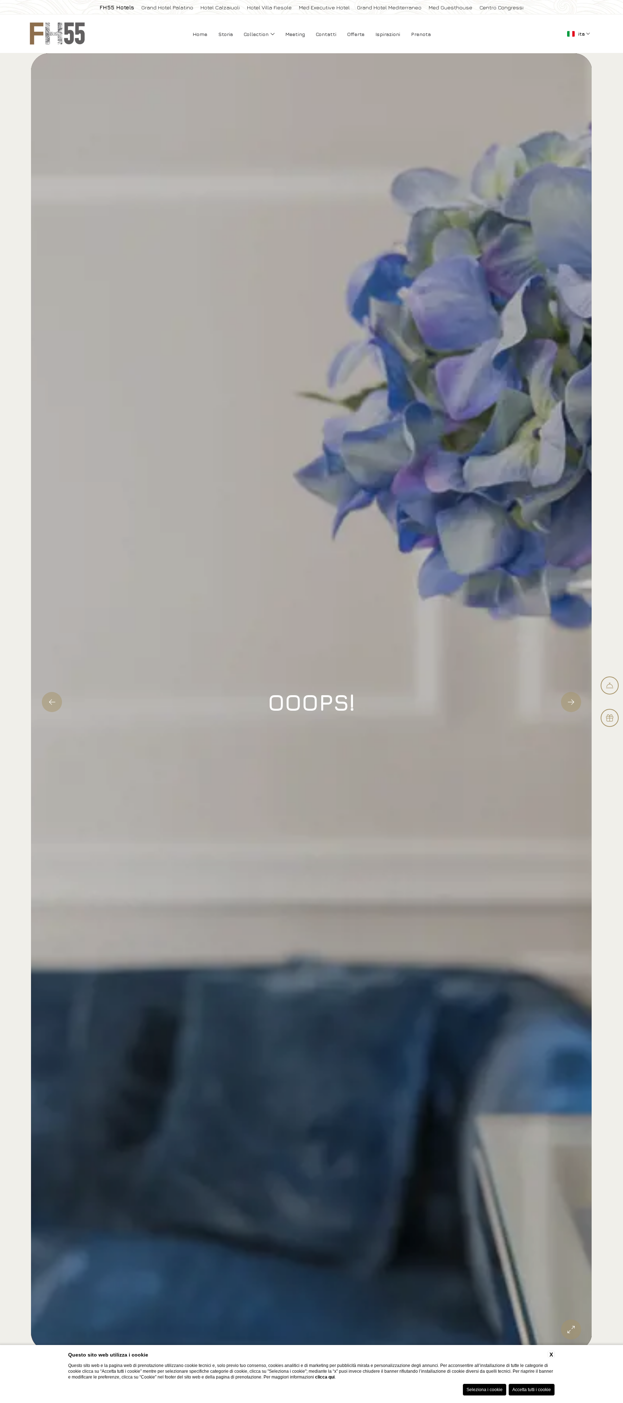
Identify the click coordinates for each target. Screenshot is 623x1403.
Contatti (326, 34)
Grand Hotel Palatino (167, 7)
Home (200, 34)
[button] (52, 702)
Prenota (421, 34)
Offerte (355, 34)
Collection (257, 34)
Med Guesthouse (450, 7)
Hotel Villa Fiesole (269, 7)
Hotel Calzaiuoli (220, 7)
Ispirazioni (387, 34)
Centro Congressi (501, 7)
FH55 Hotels (117, 7)
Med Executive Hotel (324, 7)
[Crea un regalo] (610, 718)
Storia (225, 34)
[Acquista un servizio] (610, 685)
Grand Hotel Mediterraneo (389, 7)
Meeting (295, 34)
